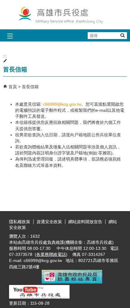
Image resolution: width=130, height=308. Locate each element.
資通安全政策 (49, 221)
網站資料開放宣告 (85, 221)
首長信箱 (30, 86)
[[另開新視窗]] (72, 282)
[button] (122, 35)
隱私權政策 (19, 221)
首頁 (12, 86)
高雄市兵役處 (65, 15)
